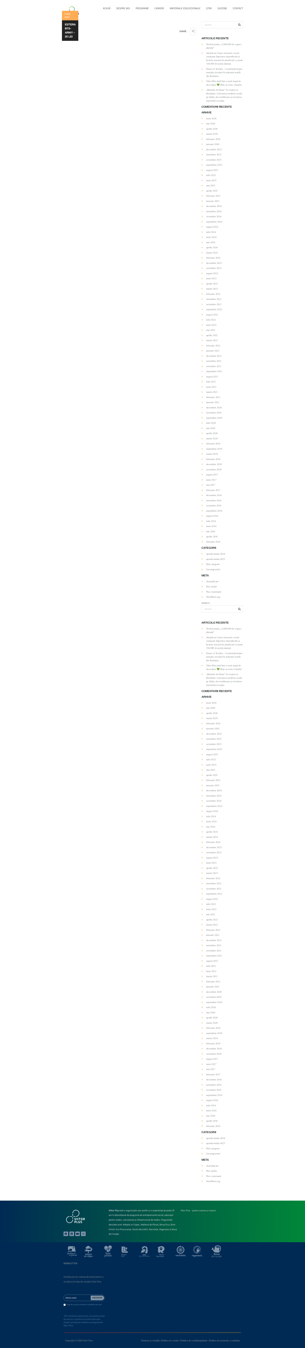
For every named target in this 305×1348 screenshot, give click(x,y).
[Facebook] (66, 1234)
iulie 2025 (211, 175)
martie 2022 (212, 340)
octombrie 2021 (213, 366)
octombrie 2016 (213, 505)
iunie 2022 (211, 325)
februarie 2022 (213, 345)
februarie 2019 (213, 459)
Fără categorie (213, 564)
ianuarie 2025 (212, 201)
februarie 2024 (213, 258)
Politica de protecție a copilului (224, 1340)
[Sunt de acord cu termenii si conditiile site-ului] (65, 1305)
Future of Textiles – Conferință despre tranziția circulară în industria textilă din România (224, 72)
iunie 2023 (211, 278)
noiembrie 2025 (213, 154)
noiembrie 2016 (213, 500)
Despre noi (123, 8)
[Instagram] (83, 1234)
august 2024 (212, 227)
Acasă (107, 8)
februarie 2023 (213, 294)
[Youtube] (77, 1234)
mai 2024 (210, 242)
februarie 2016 (213, 542)
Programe (142, 8)
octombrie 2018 (213, 469)
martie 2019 (212, 454)
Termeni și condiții (150, 1340)
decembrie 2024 (214, 206)
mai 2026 (210, 123)
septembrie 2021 (214, 371)
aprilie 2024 (212, 247)
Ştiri (209, 8)
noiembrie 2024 (213, 211)
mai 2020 (210, 428)
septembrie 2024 (214, 221)
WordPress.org (213, 597)
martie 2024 (212, 252)
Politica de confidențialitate (194, 1340)
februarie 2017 (213, 490)
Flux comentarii (213, 592)
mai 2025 (210, 185)
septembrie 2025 (214, 165)
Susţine (222, 8)
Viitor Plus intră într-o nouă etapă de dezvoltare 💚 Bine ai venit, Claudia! (224, 83)
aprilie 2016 (212, 536)
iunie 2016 (211, 526)
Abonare (97, 1298)
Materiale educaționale (185, 8)
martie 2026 (212, 134)
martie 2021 (212, 392)
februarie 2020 (213, 443)
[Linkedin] (71, 1234)
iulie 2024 (211, 232)
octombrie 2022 (213, 304)
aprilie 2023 (212, 283)
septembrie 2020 (214, 418)
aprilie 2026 (212, 129)
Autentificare (212, 581)
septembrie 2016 (214, 511)
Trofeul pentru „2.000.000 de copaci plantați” (223, 46)
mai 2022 (210, 330)
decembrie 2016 (214, 495)
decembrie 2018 (214, 464)
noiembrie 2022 (213, 299)
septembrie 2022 (214, 309)
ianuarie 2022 (212, 350)
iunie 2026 (211, 118)
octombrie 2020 (213, 412)
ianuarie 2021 (212, 402)
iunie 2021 (211, 387)
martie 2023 (212, 288)
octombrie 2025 (213, 160)
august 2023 (212, 273)
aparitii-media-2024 (215, 554)
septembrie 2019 (214, 449)
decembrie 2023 (214, 263)
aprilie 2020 (212, 433)
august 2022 (212, 314)
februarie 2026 (213, 139)
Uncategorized (213, 569)
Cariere (159, 8)
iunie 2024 (211, 237)
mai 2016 (210, 531)
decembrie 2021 (214, 356)
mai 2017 (210, 485)
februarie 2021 (213, 397)
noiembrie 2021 (213, 361)
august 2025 (212, 170)
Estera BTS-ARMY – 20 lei (70, 30)
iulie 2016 (211, 521)
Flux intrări (211, 586)
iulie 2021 (211, 381)
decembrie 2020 (214, 407)
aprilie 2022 (212, 335)
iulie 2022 (211, 319)
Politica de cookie (170, 1340)
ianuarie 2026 (212, 144)
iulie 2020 (211, 423)
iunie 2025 (211, 180)
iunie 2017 (211, 480)
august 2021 (212, 376)
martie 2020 (212, 438)
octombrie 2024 (213, 216)
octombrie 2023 (213, 268)
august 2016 (212, 516)
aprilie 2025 (212, 190)
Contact (238, 8)
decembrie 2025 (214, 149)
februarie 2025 (213, 196)
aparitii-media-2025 (215, 559)
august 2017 (212, 474)
